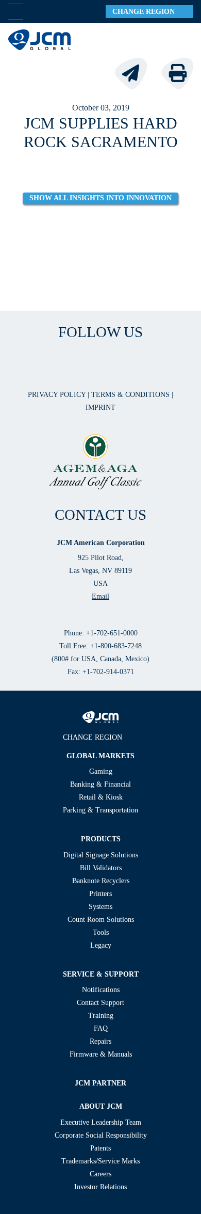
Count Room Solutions (101, 919)
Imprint (100, 407)
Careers (100, 1174)
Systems (100, 906)
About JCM (100, 1106)
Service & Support (101, 974)
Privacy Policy (58, 394)
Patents (100, 1148)
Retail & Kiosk (101, 797)
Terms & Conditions (131, 394)
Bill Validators (101, 868)
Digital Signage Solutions (100, 855)
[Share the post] (137, 72)
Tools (101, 932)
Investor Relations (100, 1187)
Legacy (100, 945)
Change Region (146, 11)
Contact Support (100, 1003)
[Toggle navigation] (181, 39)
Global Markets (100, 756)
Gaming (100, 771)
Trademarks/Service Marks (100, 1161)
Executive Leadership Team (100, 1122)
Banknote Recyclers (100, 881)
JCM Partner (100, 1083)
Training (100, 1015)
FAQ (101, 1028)
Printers (100, 894)
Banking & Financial (100, 784)
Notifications (101, 990)
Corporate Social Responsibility (101, 1135)
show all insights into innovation (100, 198)
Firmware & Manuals (101, 1054)
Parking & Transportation (100, 810)
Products (101, 839)
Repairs (100, 1041)
